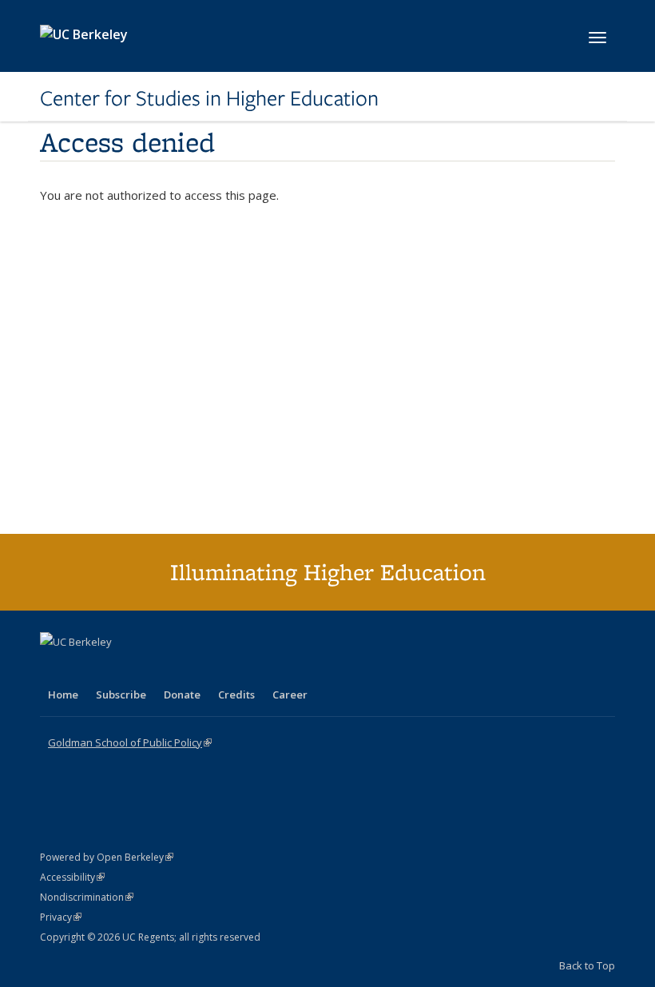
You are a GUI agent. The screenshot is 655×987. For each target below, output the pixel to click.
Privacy (60, 917)
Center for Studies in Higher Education (209, 98)
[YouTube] (116, 669)
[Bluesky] (179, 669)
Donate (182, 694)
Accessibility (72, 877)
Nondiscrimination (86, 897)
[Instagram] (147, 669)
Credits (236, 694)
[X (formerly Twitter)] (54, 669)
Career (290, 694)
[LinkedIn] (85, 669)
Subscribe (121, 694)
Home (63, 694)
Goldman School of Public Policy (130, 742)
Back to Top (587, 965)
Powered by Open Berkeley (106, 857)
